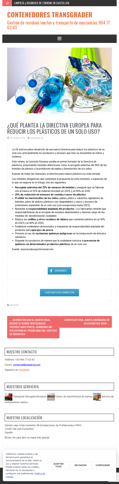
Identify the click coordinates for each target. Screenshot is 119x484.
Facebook (24, 369)
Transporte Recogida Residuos (29, 396)
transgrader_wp (37, 138)
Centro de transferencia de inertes (74, 396)
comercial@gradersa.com (26, 364)
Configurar (103, 465)
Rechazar (80, 465)
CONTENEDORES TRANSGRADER (49, 14)
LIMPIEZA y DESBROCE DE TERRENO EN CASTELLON (41, 3)
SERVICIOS (14, 305)
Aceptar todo (58, 465)
